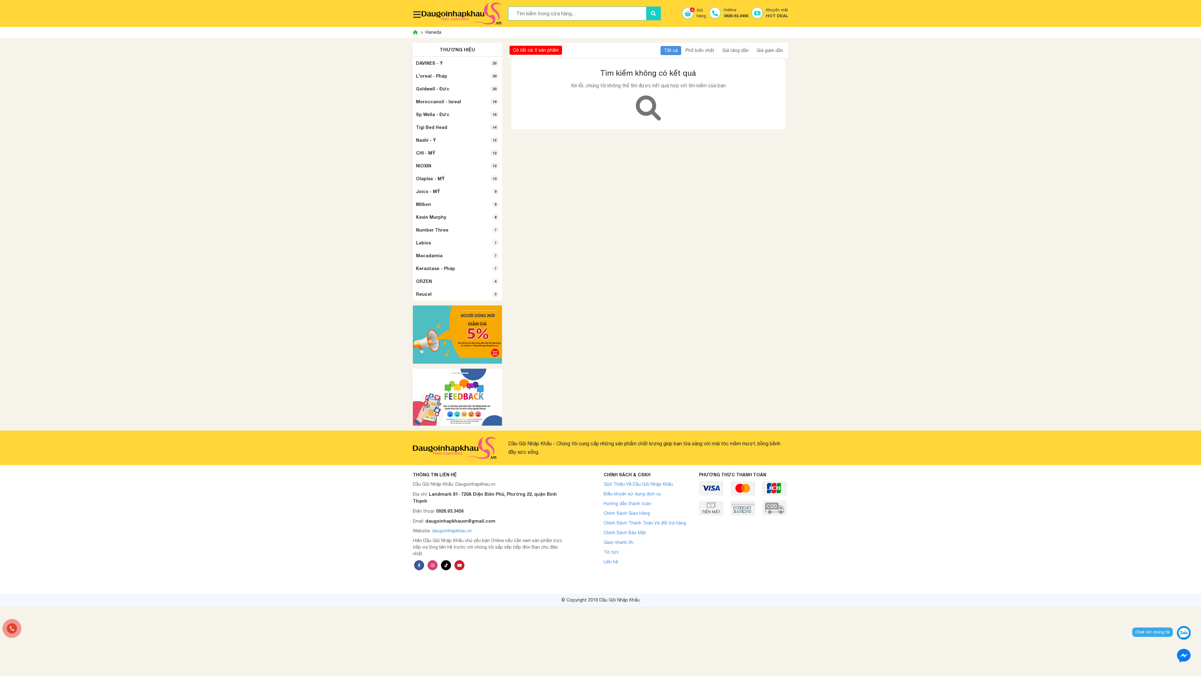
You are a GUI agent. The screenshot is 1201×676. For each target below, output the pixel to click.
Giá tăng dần (735, 50)
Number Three (456, 230)
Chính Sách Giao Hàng (627, 513)
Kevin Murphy (456, 217)
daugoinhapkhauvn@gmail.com (460, 521)
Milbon (456, 204)
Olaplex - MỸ (456, 178)
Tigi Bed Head (456, 127)
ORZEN (456, 281)
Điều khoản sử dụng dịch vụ (632, 493)
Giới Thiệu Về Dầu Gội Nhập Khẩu (638, 484)
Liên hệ (611, 561)
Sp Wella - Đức (456, 114)
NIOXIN (456, 165)
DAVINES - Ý (456, 63)
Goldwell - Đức (456, 88)
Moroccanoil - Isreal (456, 101)
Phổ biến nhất (700, 50)
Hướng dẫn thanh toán (627, 503)
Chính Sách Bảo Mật (625, 532)
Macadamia (456, 255)
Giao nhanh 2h (618, 542)
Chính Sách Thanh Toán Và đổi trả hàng (645, 522)
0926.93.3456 (450, 511)
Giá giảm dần (770, 50)
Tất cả (671, 50)
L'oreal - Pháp (456, 76)
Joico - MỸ (456, 191)
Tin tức (611, 552)
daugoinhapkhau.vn (452, 530)
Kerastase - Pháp (456, 268)
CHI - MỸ (456, 153)
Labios (456, 242)
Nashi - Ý (456, 140)
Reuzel (456, 294)
